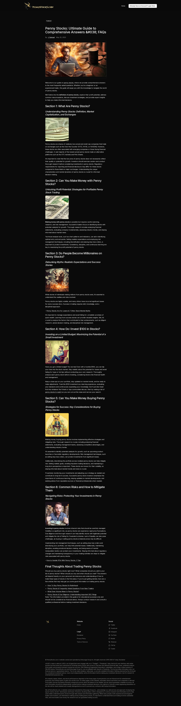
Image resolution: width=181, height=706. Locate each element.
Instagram (114, 632)
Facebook (114, 628)
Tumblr (113, 649)
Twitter (113, 625)
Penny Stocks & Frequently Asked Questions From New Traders (71, 588)
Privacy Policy (81, 638)
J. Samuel (51, 37)
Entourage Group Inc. (87, 660)
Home (123, 6)
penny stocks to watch (53, 392)
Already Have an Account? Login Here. (142, 6)
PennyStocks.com (52, 660)
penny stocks (68, 83)
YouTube (113, 635)
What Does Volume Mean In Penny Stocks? (63, 591)
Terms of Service (82, 642)
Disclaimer (80, 635)
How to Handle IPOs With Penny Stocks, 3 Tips (63, 560)
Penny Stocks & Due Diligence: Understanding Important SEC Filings (72, 594)
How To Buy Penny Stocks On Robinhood (63, 585)
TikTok (113, 645)
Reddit (113, 638)
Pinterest (113, 642)
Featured (48, 21)
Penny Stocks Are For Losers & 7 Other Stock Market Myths (68, 311)
